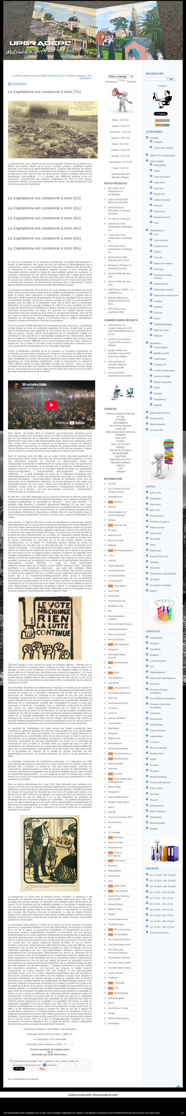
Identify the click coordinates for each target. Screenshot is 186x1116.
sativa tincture (115, 325)
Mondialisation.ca (123, 753)
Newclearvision (115, 763)
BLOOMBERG (121, 423)
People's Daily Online (118, 802)
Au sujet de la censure (119, 219)
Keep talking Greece (118, 703)
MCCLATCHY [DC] (120, 444)
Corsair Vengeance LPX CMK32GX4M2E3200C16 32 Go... (121, 331)
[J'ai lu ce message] (182, 1112)
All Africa (118, 502)
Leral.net (112, 713)
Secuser (154, 800)
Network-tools (156, 516)
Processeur (159, 211)
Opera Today (114, 787)
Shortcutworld (156, 806)
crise (57, 1061)
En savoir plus (153, 1113)
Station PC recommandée (162, 155)
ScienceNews (121, 891)
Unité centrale (157, 161)
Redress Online (116, 842)
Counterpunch (115, 581)
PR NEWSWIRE (120, 453)
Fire (110, 611)
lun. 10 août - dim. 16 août (162, 880)
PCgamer (154, 771)
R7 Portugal (114, 832)
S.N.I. (110, 881)
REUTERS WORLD (120, 462)
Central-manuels (158, 661)
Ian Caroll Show (116, 639)
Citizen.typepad (116, 565)
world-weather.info (121, 174)
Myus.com (155, 510)
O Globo (118, 774)
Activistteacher (115, 497)
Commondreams (116, 570)
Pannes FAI (155, 533)
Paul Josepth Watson (118, 797)
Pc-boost (154, 765)
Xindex (111, 1013)
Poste (152, 545)
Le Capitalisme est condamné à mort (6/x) (44, 248)
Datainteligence (157, 672)
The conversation (122, 929)
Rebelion (118, 837)
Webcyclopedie (157, 823)
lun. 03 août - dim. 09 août (162, 886)
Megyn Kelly (114, 738)
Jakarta (115, 126)
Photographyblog (158, 777)
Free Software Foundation (162, 698)
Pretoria (115, 150)
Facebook (51, 1065)
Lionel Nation (114, 723)
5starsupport (156, 638)
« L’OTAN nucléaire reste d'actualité (28, 76)
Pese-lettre (155, 539)
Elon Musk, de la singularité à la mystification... (116, 191)
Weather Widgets (120, 177)
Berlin (115, 144)
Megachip (113, 733)
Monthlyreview (121, 758)
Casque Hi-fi (160, 364)
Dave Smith (114, 591)
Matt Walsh (113, 728)
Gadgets (158, 142)
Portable (158, 393)
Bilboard (112, 545)
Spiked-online (115, 909)
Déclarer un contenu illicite (80, 1094)
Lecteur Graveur (162, 200)
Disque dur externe (163, 263)
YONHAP (120, 471)
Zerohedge (113, 1023)
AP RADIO (120, 420)
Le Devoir (113, 708)
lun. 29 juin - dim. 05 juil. (162, 915)
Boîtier (157, 171)
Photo (157, 388)
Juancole (112, 698)
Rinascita (112, 865)
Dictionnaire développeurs (163, 678)
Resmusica (119, 860)
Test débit (154, 579)
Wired (111, 1003)
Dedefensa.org (115, 606)
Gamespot (155, 713)
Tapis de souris (161, 330)
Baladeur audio (161, 353)
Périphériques (157, 230)
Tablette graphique (163, 324)
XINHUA (120, 465)
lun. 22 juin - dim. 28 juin (162, 921)
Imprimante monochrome (166, 295)
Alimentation (160, 165)
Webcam (158, 336)
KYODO (120, 441)
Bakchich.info (114, 535)
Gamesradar (156, 719)
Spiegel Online (115, 904)
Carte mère (159, 182)
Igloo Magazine (121, 644)
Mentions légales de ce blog (105, 1094)
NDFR (153, 759)
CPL (156, 234)
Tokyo (115, 168)
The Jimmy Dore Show (119, 939)
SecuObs (154, 794)
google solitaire (115, 350)
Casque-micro (161, 246)
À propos (162, 86)
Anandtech (155, 649)
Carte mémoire (161, 240)
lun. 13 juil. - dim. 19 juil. (162, 904)
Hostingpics (155, 498)
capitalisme (49, 1061)
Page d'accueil (55, 76)
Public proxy (156, 788)
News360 (113, 768)
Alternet (112, 507)
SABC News (120, 886)
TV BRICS (113, 978)
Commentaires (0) (32, 1065)
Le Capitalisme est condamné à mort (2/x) (44, 208)
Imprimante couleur (163, 289)
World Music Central (118, 1008)
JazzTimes (113, 683)
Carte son (158, 188)
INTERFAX (120, 435)
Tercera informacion (118, 919)
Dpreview (154, 684)
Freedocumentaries (117, 629)
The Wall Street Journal (119, 968)
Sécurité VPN (156, 430)
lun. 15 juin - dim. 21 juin (162, 927)
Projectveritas (115, 822)
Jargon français (157, 730)
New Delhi (115, 132)
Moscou (115, 138)
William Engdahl (116, 998)
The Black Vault (115, 924)
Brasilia (115, 156)
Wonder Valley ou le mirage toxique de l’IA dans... (118, 301)
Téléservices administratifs (163, 573)
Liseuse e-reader (162, 376)
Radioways (155, 550)
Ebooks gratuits (157, 424)
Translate (131, 82)
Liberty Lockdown (117, 718)
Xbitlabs (154, 829)
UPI (120, 468)
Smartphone (160, 399)
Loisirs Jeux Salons (163, 148)
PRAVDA (120, 447)
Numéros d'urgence (159, 521)
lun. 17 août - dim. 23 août (162, 875)
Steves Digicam (157, 811)
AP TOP (120, 417)
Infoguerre (113, 649)
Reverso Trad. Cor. (159, 556)
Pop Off (111, 812)
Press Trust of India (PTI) (120, 817)
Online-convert (157, 527)
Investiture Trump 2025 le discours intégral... (119, 342)
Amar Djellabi (115, 361)
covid (70, 1061)
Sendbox (154, 562)
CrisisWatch (120, 586)
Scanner (158, 312)
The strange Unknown (119, 957)
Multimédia (155, 343)
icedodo (112, 339)
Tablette (158, 405)
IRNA (116, 672)
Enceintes (159, 269)
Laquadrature (156, 736)
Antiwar (112, 520)
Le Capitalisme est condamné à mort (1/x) (44, 198)
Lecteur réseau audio (164, 370)
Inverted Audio (121, 662)
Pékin (115, 120)
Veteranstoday (121, 993)
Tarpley (111, 914)
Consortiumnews (116, 575)
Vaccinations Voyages (160, 585)
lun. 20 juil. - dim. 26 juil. (162, 898)
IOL (110, 667)
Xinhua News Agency (118, 1018)
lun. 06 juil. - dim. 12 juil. (162, 909)
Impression (155, 504)
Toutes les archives (159, 933)
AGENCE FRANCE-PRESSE (120, 414)
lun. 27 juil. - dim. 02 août (162, 892)
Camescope (160, 359)
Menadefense (115, 743)
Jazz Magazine (115, 678)
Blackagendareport (123, 550)
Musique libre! (157, 753)
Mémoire (158, 205)
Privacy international (160, 782)
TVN (116, 988)
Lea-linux (154, 742)
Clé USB (158, 257)
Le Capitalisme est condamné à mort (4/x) (44, 228)
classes (63, 1061)
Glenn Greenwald (117, 634)
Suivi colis (155, 568)
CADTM (112, 560)
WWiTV (153, 591)
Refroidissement (162, 217)
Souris (157, 318)
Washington (115, 162)
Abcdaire (154, 643)
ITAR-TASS (120, 438)
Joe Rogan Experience (119, 693)
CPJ (152, 666)
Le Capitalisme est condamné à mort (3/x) (44, 218)
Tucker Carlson (115, 973)
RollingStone (114, 871)
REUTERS (120, 456)
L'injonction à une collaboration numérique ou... (120, 226)
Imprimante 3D (161, 284)
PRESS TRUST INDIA (120, 450)
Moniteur (158, 307)
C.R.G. (111, 555)
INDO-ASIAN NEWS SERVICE (121, 432)
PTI (109, 827)
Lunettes (158, 301)
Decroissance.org (117, 601)
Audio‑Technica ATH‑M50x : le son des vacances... (119, 210)
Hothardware (156, 724)
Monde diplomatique (118, 748)
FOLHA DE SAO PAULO (120, 624)
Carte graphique (162, 177)
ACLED (112, 483)
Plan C (111, 807)
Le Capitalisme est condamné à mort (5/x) (44, 238)
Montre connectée (163, 382)
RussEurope (114, 876)
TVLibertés (119, 983)
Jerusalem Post (121, 688)
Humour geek (156, 418)
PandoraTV (113, 792)
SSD (156, 223)
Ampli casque (160, 347)
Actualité (154, 138)
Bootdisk (154, 655)
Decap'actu (113, 596)
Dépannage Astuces (160, 413)
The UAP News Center (119, 963)
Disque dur (159, 194)
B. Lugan (112, 530)
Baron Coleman (116, 540)
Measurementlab (158, 748)
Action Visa (155, 493)
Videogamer (156, 817)
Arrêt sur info (120, 525)
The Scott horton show (119, 944)
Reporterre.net (115, 847)
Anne (110, 372)
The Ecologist (121, 934)
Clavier (157, 252)
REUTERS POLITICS (120, 459)
